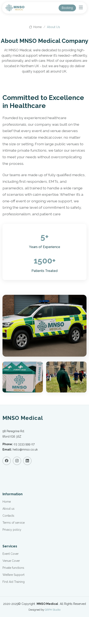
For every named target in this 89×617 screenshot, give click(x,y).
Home (37, 27)
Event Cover (10, 553)
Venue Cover (11, 560)
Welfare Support (13, 574)
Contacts (8, 515)
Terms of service (13, 522)
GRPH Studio (52, 609)
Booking (67, 7)
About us (8, 508)
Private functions (13, 567)
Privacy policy (11, 529)
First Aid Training (13, 581)
